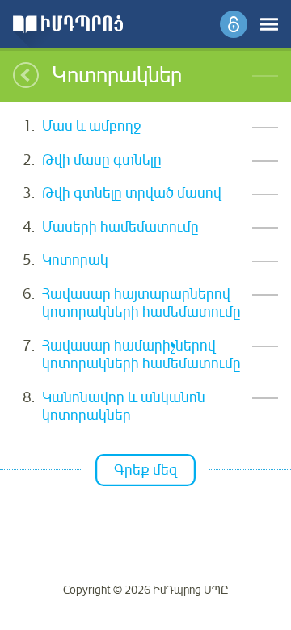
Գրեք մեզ (145, 470)
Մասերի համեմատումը (120, 227)
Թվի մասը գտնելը (102, 160)
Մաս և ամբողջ (91, 126)
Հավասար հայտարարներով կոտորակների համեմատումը (141, 303)
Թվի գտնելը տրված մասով (131, 193)
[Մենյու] (269, 24)
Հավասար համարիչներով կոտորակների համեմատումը (141, 355)
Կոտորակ (75, 260)
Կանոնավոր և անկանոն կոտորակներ (123, 406)
